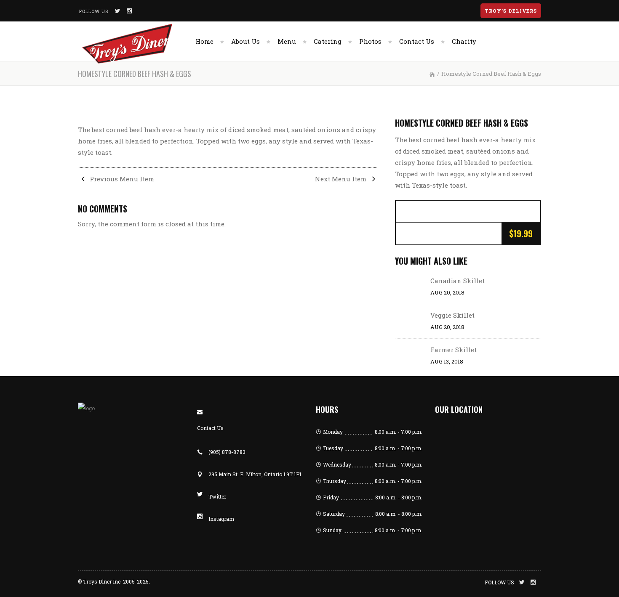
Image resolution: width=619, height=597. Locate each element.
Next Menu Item (341, 179)
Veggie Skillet (452, 315)
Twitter (217, 496)
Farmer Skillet (453, 349)
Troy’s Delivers (511, 11)
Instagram (221, 518)
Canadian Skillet (457, 280)
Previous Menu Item (121, 179)
